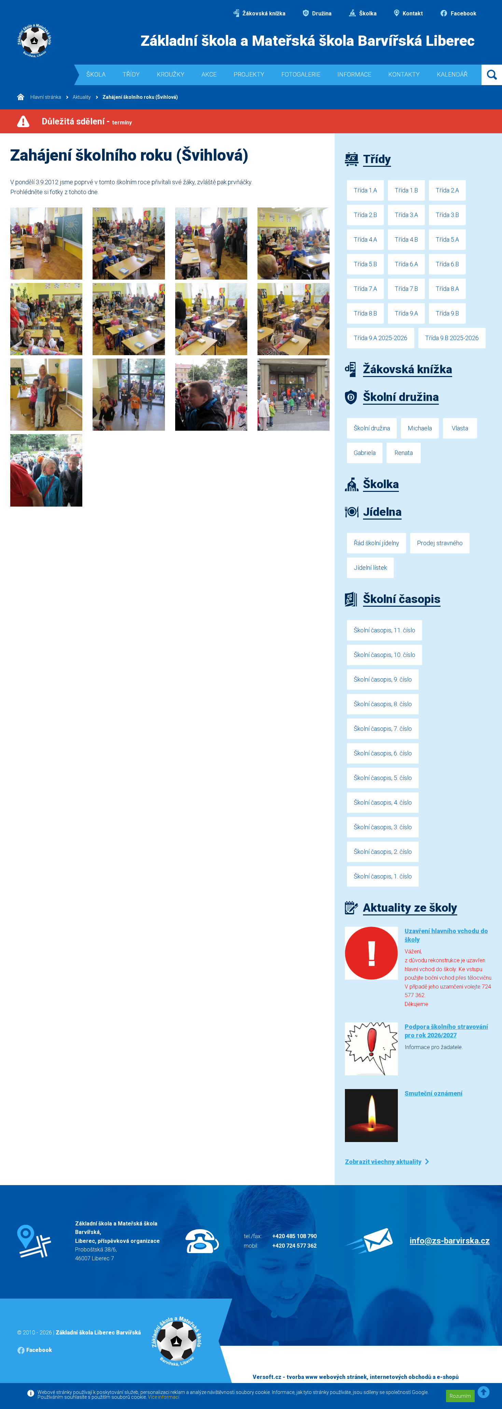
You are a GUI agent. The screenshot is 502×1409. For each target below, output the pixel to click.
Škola (96, 74)
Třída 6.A (406, 264)
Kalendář (452, 74)
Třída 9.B (447, 313)
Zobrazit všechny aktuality (383, 1161)
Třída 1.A (365, 190)
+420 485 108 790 (294, 1236)
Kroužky (170, 74)
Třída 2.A (447, 190)
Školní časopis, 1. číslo (383, 876)
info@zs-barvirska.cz (450, 1241)
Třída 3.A (406, 214)
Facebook (462, 13)
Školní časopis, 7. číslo (383, 728)
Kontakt (412, 13)
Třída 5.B (365, 264)
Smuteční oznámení (433, 1093)
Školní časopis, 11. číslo (384, 630)
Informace (354, 74)
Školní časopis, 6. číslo (383, 753)
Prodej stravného (440, 543)
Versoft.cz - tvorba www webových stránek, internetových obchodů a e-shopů (356, 1377)
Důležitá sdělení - (87, 121)
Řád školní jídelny (376, 543)
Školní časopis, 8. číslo (383, 704)
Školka (367, 13)
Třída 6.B (447, 264)
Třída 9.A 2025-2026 (380, 337)
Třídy (131, 74)
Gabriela (365, 452)
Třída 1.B (406, 190)
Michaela (420, 428)
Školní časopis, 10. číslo (384, 654)
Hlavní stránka (45, 97)
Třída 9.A (406, 313)
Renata (403, 452)
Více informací (163, 1397)
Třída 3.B (447, 214)
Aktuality (82, 97)
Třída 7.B (406, 288)
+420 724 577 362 (294, 1246)
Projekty (249, 74)
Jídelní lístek (370, 567)
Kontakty (404, 74)
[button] (483, 1392)
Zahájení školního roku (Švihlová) (140, 97)
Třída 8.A (447, 288)
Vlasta (460, 428)
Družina (321, 13)
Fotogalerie (300, 74)
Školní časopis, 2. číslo (383, 851)
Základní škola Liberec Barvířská (98, 1332)
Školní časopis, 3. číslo (383, 827)
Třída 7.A (365, 288)
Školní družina (372, 428)
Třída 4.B (406, 239)
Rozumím (460, 1396)
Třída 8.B (365, 313)
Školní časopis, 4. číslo (383, 802)
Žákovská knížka (263, 13)
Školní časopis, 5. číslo (383, 777)
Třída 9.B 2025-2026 (452, 337)
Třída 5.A (447, 239)
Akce (209, 74)
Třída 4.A (365, 239)
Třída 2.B (365, 214)
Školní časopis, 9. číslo (383, 679)
